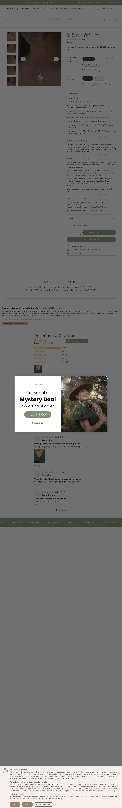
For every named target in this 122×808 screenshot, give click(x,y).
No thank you (37, 423)
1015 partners (24, 772)
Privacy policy (43, 798)
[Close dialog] (105, 378)
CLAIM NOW (38, 414)
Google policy (57, 798)
